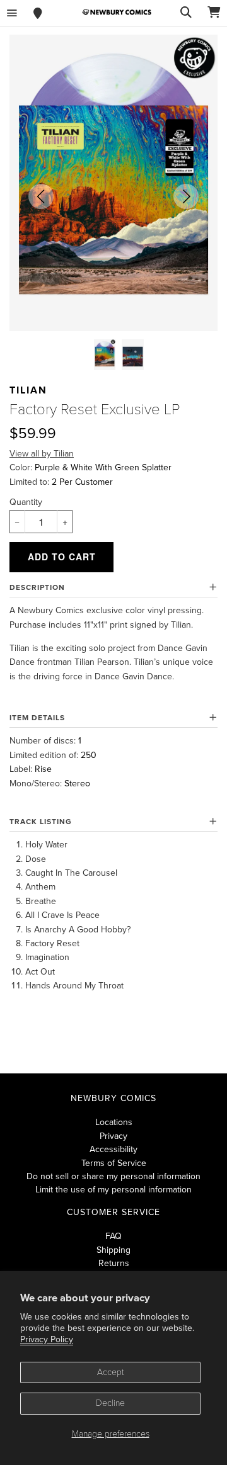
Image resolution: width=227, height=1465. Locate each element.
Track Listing (40, 821)
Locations (113, 1122)
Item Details (37, 717)
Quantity (25, 502)
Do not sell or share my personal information (113, 1176)
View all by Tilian (41, 453)
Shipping (113, 1250)
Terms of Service (113, 1163)
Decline (110, 1403)
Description (37, 587)
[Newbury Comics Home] (116, 12)
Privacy (113, 1136)
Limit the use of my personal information (113, 1189)
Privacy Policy (46, 1339)
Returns (113, 1263)
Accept (110, 1372)
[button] (41, 196)
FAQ (113, 1236)
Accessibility (113, 1149)
